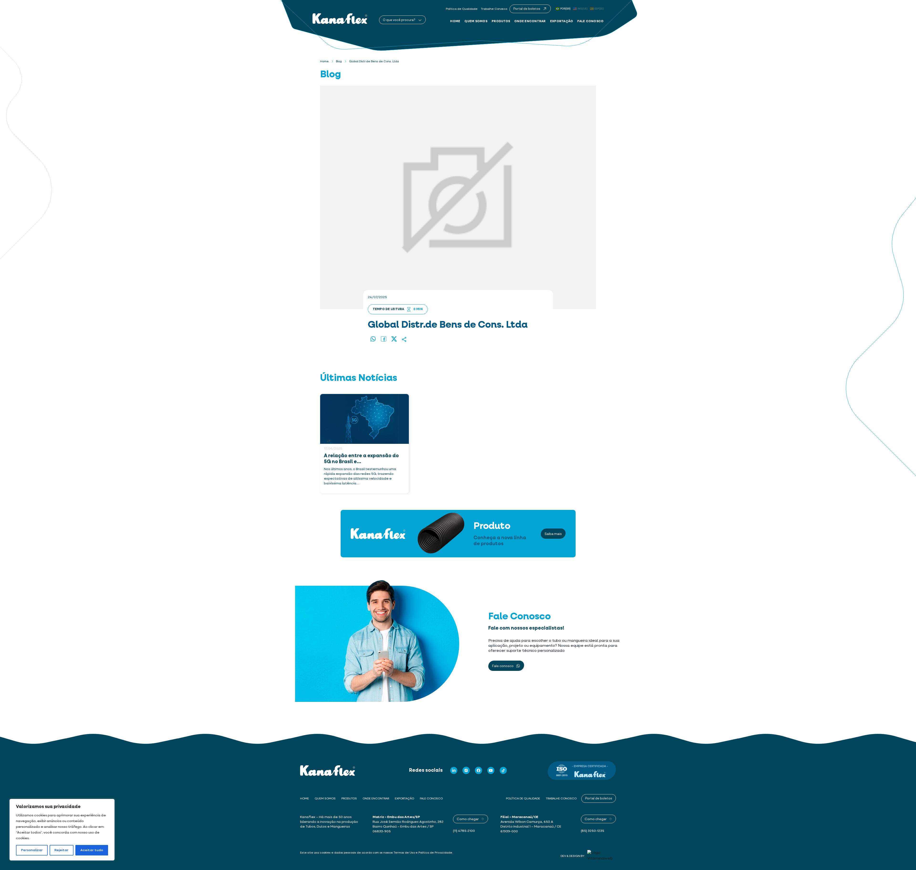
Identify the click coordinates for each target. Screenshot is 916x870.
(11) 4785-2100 (464, 831)
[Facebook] (383, 339)
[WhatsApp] (373, 339)
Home (455, 21)
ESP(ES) (599, 8)
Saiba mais (553, 534)
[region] (62, 829)
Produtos (501, 21)
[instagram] (466, 770)
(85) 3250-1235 (592, 831)
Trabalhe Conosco (494, 9)
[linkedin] (454, 770)
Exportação (561, 21)
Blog (339, 61)
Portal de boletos (598, 798)
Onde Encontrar (530, 21)
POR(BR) (565, 8)
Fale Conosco (590, 21)
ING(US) (583, 8)
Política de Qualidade (462, 9)
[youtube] (491, 770)
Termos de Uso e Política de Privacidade (423, 852)
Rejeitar (61, 850)
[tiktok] (503, 770)
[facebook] (478, 770)
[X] (394, 339)
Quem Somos (475, 21)
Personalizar (32, 850)
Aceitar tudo (91, 850)
